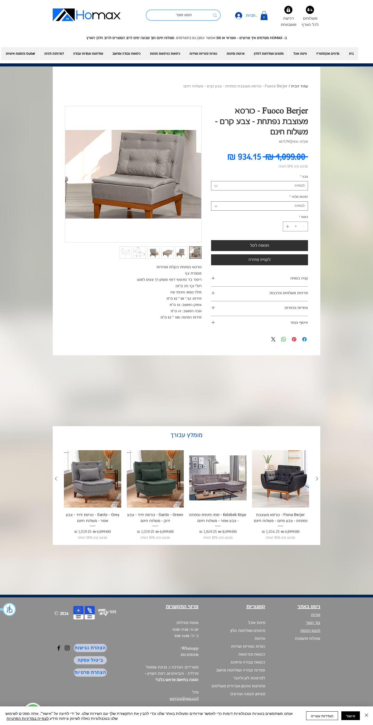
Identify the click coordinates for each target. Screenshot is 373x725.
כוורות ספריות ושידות (248, 646)
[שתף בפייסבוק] (304, 339)
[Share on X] (273, 339)
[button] (8, 609)
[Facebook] (58, 648)
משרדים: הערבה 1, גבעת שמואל (172, 673)
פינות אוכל (256, 623)
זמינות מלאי (298, 197)
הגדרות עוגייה (322, 715)
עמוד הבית (299, 86)
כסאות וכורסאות (251, 654)
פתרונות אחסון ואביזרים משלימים (238, 686)
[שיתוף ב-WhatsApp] (283, 339)
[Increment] (287, 226)
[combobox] (259, 185)
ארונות (259, 638)
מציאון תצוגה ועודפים (247, 694)
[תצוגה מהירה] (280, 479)
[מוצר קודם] (317, 478)
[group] (186, 495)
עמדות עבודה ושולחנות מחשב (240, 670)
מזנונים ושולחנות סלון (247, 631)
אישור (350, 715)
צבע (304, 176)
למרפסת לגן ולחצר (249, 678)
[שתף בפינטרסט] (294, 339)
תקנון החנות (310, 631)
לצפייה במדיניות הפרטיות (28, 718)
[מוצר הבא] (56, 478)
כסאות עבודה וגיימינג (247, 662)
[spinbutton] (295, 226)
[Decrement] (304, 226)
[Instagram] (67, 648)
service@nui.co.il (184, 699)
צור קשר (313, 623)
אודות (315, 615)
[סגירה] (366, 716)
